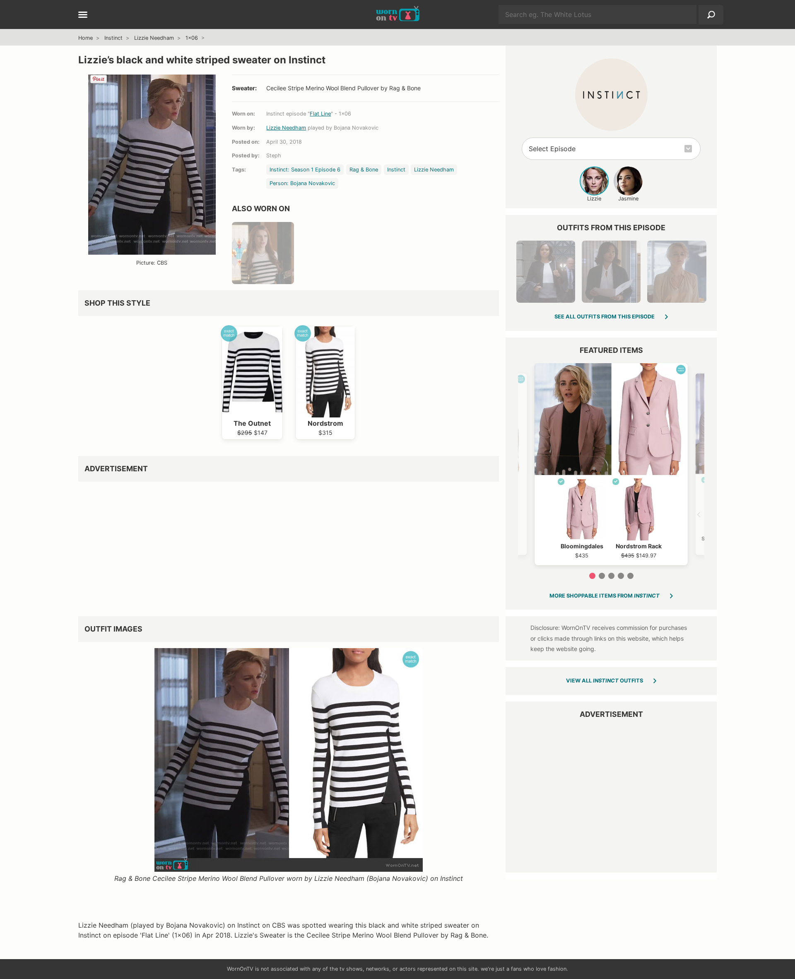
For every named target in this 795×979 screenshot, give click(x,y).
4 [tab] (621, 576)
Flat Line (320, 114)
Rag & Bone (363, 169)
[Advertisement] (288, 546)
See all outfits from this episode (604, 316)
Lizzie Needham (154, 38)
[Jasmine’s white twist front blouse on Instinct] (611, 272)
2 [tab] (602, 576)
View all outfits (604, 681)
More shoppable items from (604, 596)
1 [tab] (592, 576)
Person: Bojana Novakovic (302, 183)
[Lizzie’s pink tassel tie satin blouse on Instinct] (676, 272)
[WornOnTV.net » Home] (397, 14)
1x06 (192, 38)
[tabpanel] (611, 464)
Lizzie (594, 198)
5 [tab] (630, 576)
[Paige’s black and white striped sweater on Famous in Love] (263, 253)
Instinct (113, 38)
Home (85, 38)
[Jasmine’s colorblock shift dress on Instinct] (545, 272)
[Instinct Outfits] (611, 94)
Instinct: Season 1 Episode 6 (305, 169)
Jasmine (628, 198)
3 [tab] (611, 576)
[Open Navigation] (83, 15)
